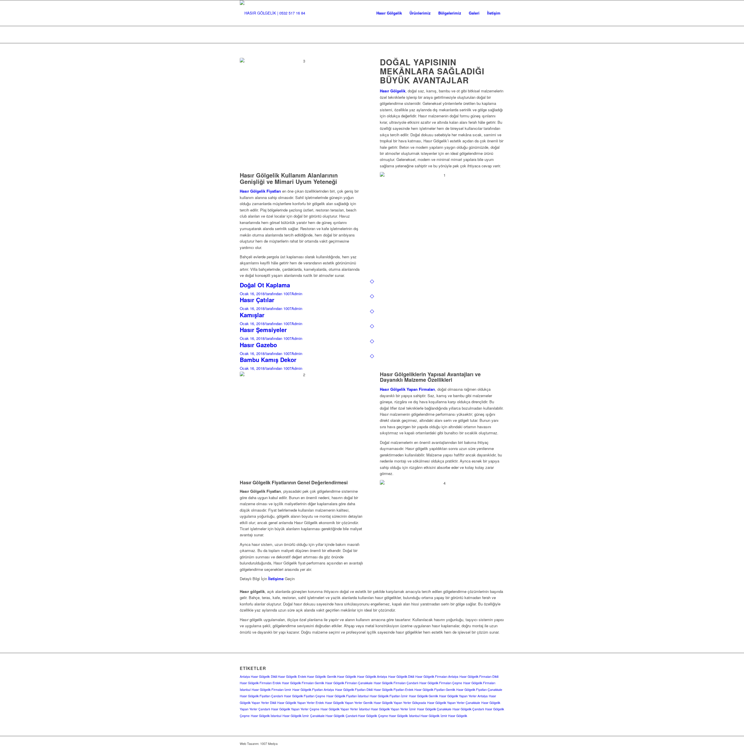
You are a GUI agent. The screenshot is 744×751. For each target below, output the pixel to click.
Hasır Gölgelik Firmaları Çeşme (440, 683)
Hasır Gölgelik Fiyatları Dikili (354, 689)
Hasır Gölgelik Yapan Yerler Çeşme (295, 709)
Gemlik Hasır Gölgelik (341, 676)
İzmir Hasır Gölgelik (454, 716)
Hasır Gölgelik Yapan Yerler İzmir (393, 709)
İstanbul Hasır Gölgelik (424, 716)
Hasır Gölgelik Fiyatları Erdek (393, 689)
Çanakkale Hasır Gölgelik (327, 716)
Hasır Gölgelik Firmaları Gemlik (303, 683)
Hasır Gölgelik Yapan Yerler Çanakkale (453, 702)
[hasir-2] (272, 13)
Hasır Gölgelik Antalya (372, 676)
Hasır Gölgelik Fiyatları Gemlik (434, 689)
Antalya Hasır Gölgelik (255, 676)
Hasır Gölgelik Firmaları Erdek (260, 683)
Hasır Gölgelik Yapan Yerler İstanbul (345, 709)
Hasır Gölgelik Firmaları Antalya (436, 676)
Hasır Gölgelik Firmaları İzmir (271, 689)
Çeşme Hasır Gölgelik (393, 716)
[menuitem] (389, 13)
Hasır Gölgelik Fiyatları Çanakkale (479, 689)
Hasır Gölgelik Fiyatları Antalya (313, 689)
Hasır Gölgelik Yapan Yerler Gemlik (349, 702)
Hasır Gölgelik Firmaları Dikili (478, 676)
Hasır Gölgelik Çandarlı (468, 709)
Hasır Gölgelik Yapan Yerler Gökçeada (400, 702)
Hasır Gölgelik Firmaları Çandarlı (396, 683)
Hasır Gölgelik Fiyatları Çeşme (304, 696)
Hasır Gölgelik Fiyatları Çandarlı (261, 696)
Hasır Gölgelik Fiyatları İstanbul (347, 696)
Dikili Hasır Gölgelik (284, 676)
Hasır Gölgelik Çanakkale (434, 709)
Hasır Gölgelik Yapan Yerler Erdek (300, 702)
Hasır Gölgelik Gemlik (423, 696)
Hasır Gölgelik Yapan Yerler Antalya (463, 696)
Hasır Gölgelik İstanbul (266, 716)
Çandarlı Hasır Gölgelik (361, 716)
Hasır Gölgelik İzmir (295, 716)
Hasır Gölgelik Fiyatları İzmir (389, 696)
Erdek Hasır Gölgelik (312, 676)
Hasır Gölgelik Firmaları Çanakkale (349, 683)
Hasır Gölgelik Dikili (401, 676)
